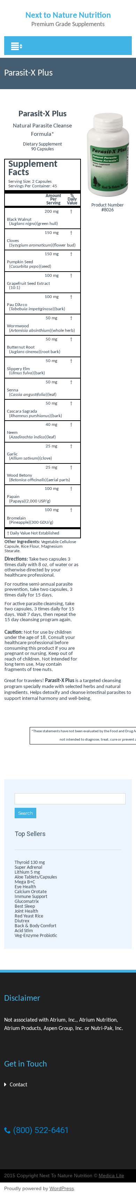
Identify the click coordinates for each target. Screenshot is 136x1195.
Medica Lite (111, 1175)
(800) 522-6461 (40, 1130)
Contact (18, 1085)
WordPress (62, 1188)
